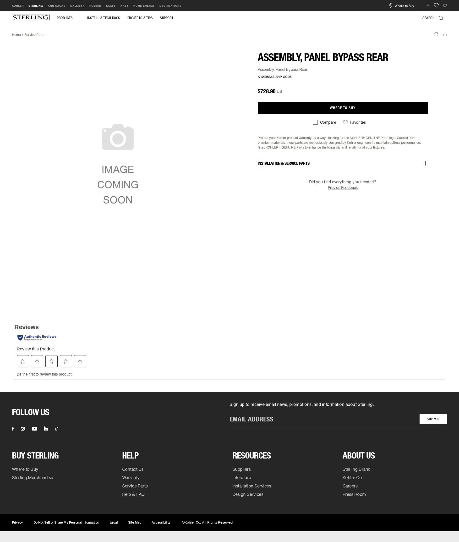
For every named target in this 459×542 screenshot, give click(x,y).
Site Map (134, 522)
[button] (428, 5)
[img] (31, 18)
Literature (241, 477)
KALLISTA (77, 6)
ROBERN (95, 6)
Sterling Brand (357, 469)
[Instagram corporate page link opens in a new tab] (23, 429)
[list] (338, 414)
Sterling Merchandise (32, 477)
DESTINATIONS (170, 6)
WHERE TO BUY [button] (342, 107)
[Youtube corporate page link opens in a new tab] (34, 429)
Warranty (131, 477)
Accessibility (161, 522)
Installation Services (251, 486)
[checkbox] (324, 122)
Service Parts (135, 486)
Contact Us (132, 469)
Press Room (354, 494)
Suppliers (241, 469)
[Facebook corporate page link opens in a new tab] (13, 429)
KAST (124, 6)
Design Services (247, 494)
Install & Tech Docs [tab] (103, 18)
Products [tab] (65, 18)
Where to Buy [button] (404, 5)
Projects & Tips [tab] (140, 18)
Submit (433, 419)
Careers (350, 486)
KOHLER (18, 6)
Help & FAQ (133, 494)
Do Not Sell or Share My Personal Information (66, 522)
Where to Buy (25, 469)
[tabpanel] (229, 32)
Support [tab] (167, 18)
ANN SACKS (57, 6)
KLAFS (111, 6)
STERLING (35, 6)
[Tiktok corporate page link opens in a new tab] (56, 429)
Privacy (17, 522)
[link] (444, 5)
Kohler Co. (353, 477)
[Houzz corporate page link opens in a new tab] (46, 429)
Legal (114, 522)
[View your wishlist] (436, 5)
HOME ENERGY (144, 6)
